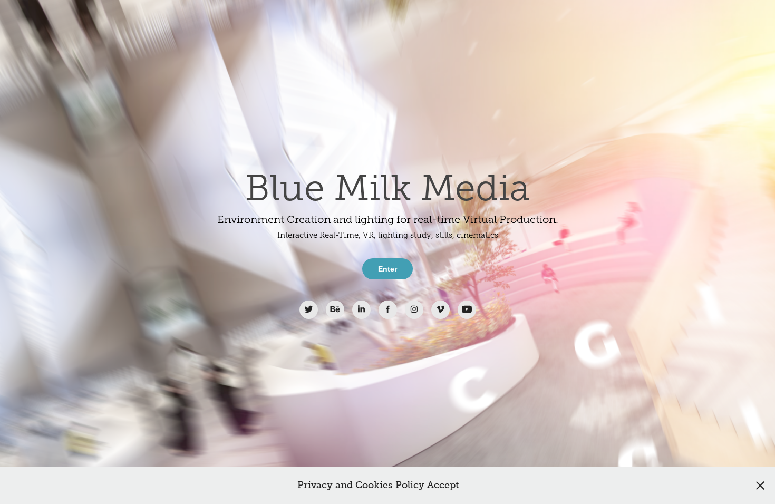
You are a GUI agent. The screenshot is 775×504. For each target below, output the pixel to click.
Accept (443, 485)
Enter (387, 269)
